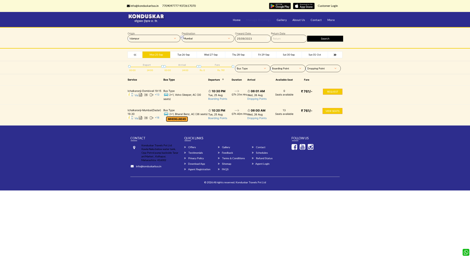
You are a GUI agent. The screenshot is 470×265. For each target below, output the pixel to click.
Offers (192, 147)
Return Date (278, 33)
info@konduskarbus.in (144, 5)
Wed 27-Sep (211, 54)
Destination (188, 33)
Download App (196, 163)
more (331, 20)
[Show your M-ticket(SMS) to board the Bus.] (132, 95)
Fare (306, 79)
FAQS (225, 169)
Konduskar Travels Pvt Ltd (251, 182)
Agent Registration (199, 169)
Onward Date (243, 33)
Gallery (282, 20)
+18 (157, 117)
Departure (214, 79)
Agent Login (262, 163)
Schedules (261, 152)
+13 (157, 94)
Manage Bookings (258, 20)
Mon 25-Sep (156, 54)
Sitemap (226, 163)
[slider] (129, 66)
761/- (306, 91)
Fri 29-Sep (264, 54)
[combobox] (252, 67)
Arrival (251, 79)
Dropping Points (257, 98)
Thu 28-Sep (238, 54)
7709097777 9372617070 (179, 5)
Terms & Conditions (233, 158)
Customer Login (328, 5)
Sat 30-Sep (289, 54)
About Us (298, 20)
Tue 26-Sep (183, 54)
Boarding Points (217, 98)
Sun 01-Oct (315, 54)
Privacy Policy (196, 158)
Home (237, 20)
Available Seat (284, 79)
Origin (131, 33)
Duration (237, 79)
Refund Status (264, 158)
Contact (316, 20)
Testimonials (195, 152)
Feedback (227, 152)
